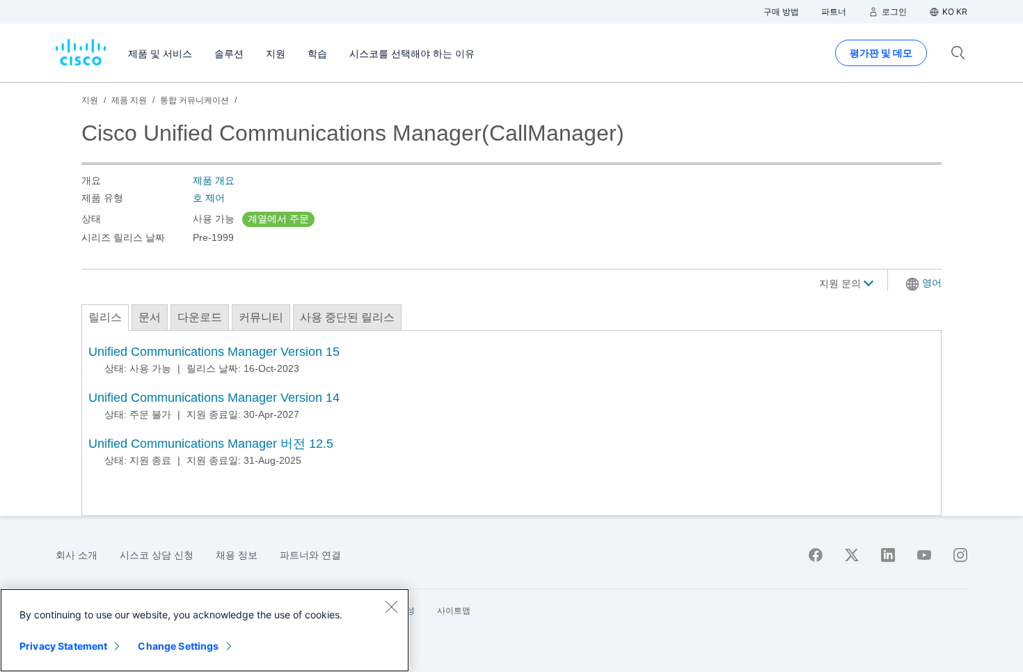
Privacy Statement (63, 646)
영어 (932, 282)
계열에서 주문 (278, 218)
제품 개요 (214, 180)
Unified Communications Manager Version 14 (214, 398)
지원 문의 (841, 283)
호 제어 (209, 197)
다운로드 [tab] (199, 317)
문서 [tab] (149, 317)
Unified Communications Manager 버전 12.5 (210, 444)
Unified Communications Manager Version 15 (214, 352)
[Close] (391, 607)
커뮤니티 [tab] (261, 317)
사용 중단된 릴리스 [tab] (347, 317)
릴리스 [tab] (105, 317)
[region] (204, 630)
